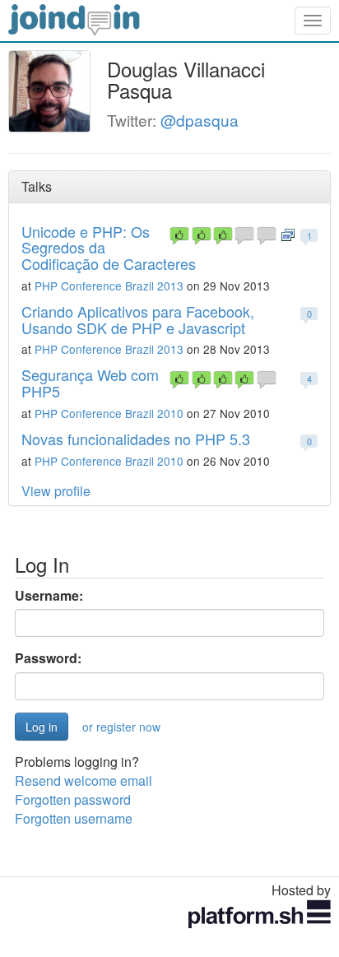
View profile (56, 490)
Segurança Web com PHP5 (90, 383)
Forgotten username (73, 818)
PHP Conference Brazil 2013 (109, 285)
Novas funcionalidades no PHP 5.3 (135, 438)
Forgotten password (73, 799)
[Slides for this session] (288, 234)
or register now (121, 726)
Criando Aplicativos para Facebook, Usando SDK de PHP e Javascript (137, 319)
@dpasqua (199, 120)
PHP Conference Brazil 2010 (109, 413)
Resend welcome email (83, 780)
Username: (49, 596)
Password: (48, 658)
